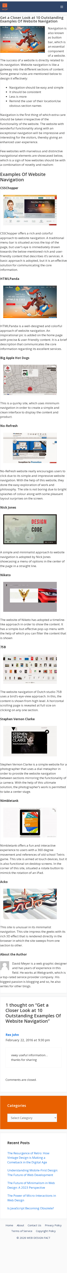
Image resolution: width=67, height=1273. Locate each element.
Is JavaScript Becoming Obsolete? (30, 1208)
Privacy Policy (53, 1225)
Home (9, 1225)
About (20, 1225)
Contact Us (34, 1225)
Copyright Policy (46, 1231)
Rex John (12, 1035)
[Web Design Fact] (6, 6)
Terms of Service (21, 1231)
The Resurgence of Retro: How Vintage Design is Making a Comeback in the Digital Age (28, 1157)
